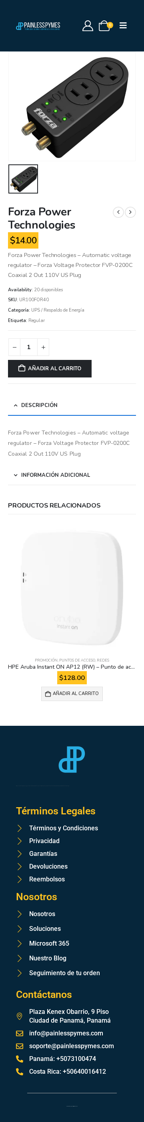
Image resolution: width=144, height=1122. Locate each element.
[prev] (118, 212)
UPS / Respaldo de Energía (57, 310)
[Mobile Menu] (126, 26)
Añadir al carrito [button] (76, 694)
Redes (103, 660)
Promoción (46, 660)
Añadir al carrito (54, 368)
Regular (36, 321)
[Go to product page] (72, 588)
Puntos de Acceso (77, 660)
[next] (130, 212)
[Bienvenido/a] (88, 25)
